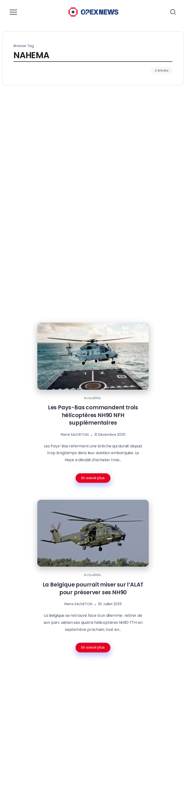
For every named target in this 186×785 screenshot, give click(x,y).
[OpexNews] (93, 12)
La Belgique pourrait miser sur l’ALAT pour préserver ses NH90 (93, 588)
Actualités (92, 398)
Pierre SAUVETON (75, 434)
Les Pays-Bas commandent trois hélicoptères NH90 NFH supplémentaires (93, 415)
